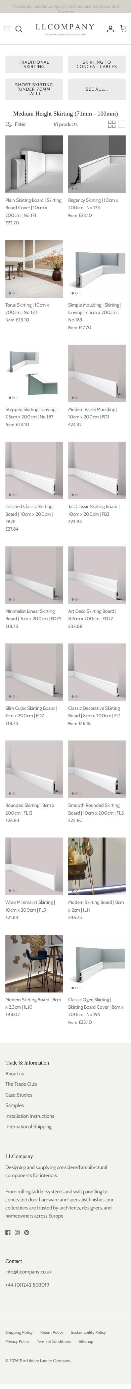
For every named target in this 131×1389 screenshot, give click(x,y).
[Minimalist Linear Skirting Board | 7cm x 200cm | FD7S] (34, 575)
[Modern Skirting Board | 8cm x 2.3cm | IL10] (34, 963)
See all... (97, 89)
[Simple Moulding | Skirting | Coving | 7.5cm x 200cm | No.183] (97, 269)
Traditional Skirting (34, 64)
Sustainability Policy (88, 1332)
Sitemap (86, 1341)
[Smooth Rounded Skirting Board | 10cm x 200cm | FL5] (97, 769)
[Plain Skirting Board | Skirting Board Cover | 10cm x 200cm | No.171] (34, 164)
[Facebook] (7, 1232)
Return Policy (51, 1332)
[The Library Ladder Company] (65, 29)
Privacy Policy (17, 1341)
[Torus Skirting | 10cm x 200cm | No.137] (34, 269)
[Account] (108, 29)
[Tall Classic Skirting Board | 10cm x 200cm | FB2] (97, 470)
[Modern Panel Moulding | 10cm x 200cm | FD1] (97, 373)
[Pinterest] (26, 1232)
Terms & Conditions (54, 1341)
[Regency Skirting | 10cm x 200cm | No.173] (97, 164)
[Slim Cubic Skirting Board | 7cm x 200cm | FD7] (34, 672)
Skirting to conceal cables (97, 64)
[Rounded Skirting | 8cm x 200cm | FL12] (34, 769)
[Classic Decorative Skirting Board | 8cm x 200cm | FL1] (97, 672)
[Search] (22, 29)
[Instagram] (17, 1232)
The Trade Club (21, 1084)
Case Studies (18, 1095)
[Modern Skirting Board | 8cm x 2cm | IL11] (97, 866)
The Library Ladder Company (44, 1360)
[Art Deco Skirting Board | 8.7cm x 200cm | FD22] (97, 575)
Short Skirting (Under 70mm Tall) (34, 89)
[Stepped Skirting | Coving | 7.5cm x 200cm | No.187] (34, 373)
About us (14, 1074)
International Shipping (28, 1127)
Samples (14, 1105)
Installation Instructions (29, 1116)
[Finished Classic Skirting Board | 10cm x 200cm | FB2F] (34, 470)
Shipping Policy (19, 1332)
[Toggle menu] (7, 29)
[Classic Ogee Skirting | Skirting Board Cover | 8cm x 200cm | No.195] (97, 963)
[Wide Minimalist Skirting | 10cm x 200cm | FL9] (34, 866)
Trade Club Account (94, 8)
